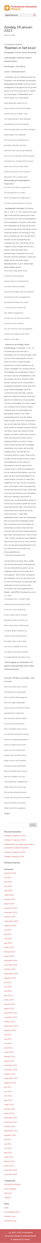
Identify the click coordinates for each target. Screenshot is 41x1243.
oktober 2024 (9, 969)
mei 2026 (8, 886)
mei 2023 (8, 1043)
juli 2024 (7, 982)
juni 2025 (8, 934)
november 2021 (10, 1122)
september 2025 (11, 921)
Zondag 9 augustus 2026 (14, 856)
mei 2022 (8, 1096)
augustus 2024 (10, 978)
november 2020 (10, 1174)
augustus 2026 (10, 873)
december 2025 (10, 908)
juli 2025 (7, 930)
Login (6, 1207)
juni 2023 (8, 1039)
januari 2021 (9, 1166)
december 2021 (10, 1117)
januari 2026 (9, 903)
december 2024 (10, 960)
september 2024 (11, 973)
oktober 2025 (9, 917)
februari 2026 (9, 899)
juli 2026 (7, 877)
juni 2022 (8, 1091)
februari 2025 (9, 952)
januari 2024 (9, 1008)
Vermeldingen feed (11, 1212)
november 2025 (10, 912)
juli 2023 (7, 1034)
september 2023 (11, 1026)
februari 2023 (9, 1056)
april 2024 (8, 995)
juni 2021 (8, 1144)
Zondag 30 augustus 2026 (14, 835)
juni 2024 (8, 986)
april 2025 (8, 943)
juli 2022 (7, 1087)
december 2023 (10, 1013)
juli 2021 (7, 1139)
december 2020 (10, 1170)
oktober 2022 (9, 1074)
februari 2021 (9, 1161)
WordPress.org (10, 1221)
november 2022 (10, 1069)
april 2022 (8, 1100)
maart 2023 (9, 1052)
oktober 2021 (9, 1126)
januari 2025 (9, 956)
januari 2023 (9, 1061)
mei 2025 (8, 938)
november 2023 (10, 1017)
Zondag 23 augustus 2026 (14, 840)
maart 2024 (9, 1000)
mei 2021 (8, 1148)
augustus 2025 (10, 925)
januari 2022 (9, 1113)
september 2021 (11, 1131)
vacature (7, 1197)
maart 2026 (9, 895)
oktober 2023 (9, 1021)
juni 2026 (8, 882)
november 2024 (10, 965)
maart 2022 (9, 1104)
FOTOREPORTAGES (12, 1184)
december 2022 (10, 1065)
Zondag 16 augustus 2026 (14, 852)
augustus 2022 (10, 1083)
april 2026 (8, 890)
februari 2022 (9, 1109)
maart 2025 (9, 947)
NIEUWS (8, 1193)
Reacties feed (9, 1216)
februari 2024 (9, 1004)
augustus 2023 (10, 1030)
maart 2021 (9, 1157)
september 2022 (11, 1078)
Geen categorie (10, 1189)
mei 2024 (8, 991)
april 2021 (8, 1152)
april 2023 (8, 1048)
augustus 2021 (10, 1135)
